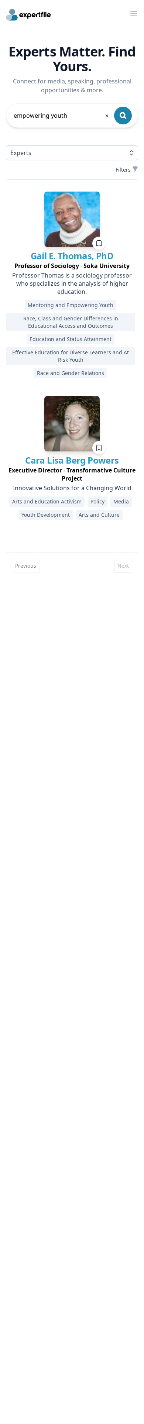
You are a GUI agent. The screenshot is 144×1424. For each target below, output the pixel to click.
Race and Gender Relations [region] (70, 372)
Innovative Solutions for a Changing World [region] (72, 488)
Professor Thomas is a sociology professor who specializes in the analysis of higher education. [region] (72, 283)
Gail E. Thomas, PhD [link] (72, 256)
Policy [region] (97, 501)
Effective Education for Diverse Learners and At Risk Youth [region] (70, 356)
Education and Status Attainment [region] (71, 339)
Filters (123, 169)
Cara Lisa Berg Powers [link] (72, 460)
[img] (72, 219)
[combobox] (61, 115)
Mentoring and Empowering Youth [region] (70, 305)
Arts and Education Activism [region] (47, 501)
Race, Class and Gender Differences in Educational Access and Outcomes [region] (70, 322)
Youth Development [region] (45, 514)
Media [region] (121, 501)
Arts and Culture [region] (99, 514)
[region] (72, 266)
